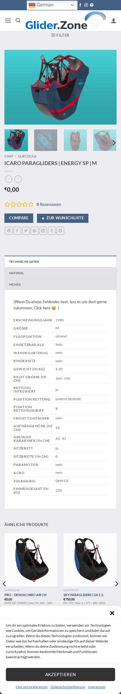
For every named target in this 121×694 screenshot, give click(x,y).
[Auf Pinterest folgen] (91, 5)
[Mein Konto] (114, 20)
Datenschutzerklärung (68, 687)
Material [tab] (16, 273)
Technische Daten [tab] (24, 261)
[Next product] (8, 179)
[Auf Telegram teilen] (60, 231)
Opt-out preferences (32, 687)
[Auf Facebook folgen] (80, 5)
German (44, 4)
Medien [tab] (15, 284)
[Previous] (14, 87)
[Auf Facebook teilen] (17, 231)
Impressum (96, 687)
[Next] (107, 87)
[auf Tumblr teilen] (52, 231)
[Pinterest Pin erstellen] (34, 231)
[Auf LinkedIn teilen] (43, 231)
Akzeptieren (60, 674)
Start (9, 156)
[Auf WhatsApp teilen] (9, 231)
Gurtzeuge (27, 156)
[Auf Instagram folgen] (86, 5)
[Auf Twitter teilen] (26, 231)
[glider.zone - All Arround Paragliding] (65, 21)
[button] (112, 613)
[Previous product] (18, 179)
